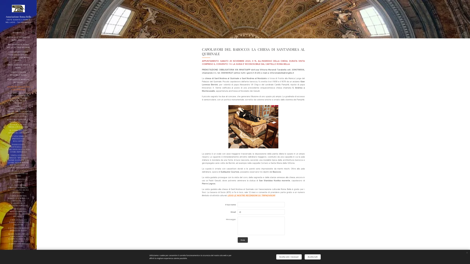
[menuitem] (18, 32)
